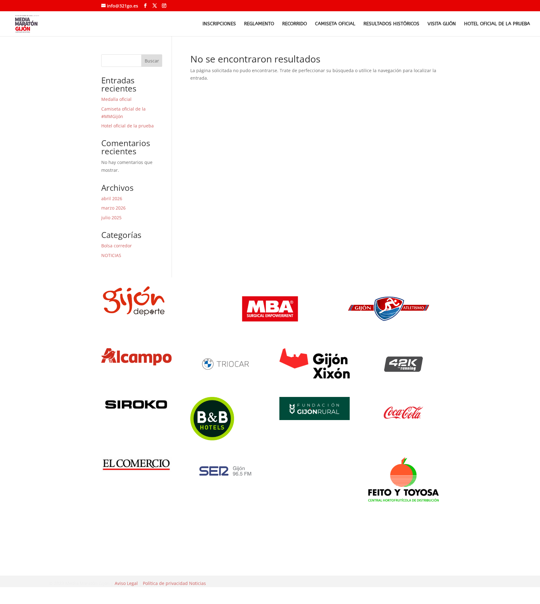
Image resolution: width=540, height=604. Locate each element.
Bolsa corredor (116, 246)
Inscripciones (219, 24)
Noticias (197, 583)
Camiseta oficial (335, 24)
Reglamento (259, 24)
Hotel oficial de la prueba (497, 24)
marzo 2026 (113, 208)
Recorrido (294, 24)
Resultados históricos (391, 24)
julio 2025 (111, 217)
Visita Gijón (442, 24)
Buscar (152, 61)
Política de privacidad (165, 583)
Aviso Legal (126, 583)
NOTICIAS (111, 255)
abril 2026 (111, 198)
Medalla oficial (116, 99)
